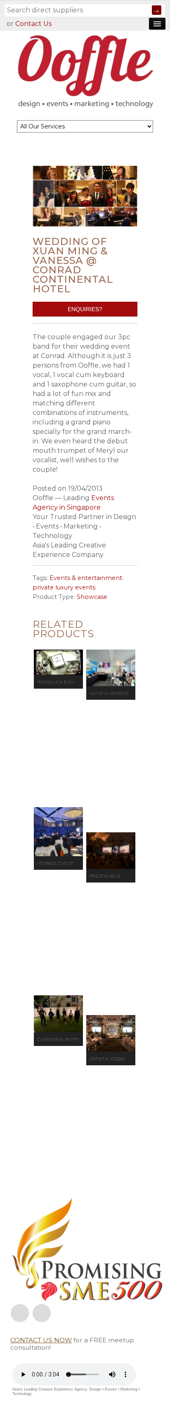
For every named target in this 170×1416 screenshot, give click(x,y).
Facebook (20, 1313)
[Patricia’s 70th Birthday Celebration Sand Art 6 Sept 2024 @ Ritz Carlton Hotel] (58, 662)
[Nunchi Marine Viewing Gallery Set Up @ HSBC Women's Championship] (110, 668)
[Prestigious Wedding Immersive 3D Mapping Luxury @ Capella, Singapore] (110, 850)
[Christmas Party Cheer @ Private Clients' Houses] (58, 1013)
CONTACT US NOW (41, 1340)
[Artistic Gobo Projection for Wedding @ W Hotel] (110, 1033)
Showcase (92, 597)
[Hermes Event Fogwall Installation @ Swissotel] (58, 831)
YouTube (42, 1313)
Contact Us (33, 24)
